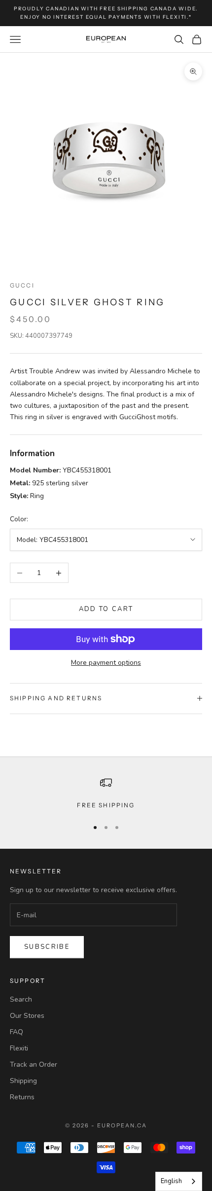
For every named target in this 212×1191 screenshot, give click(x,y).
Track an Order (33, 1064)
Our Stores (27, 1015)
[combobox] (178, 1181)
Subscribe (47, 946)
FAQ (16, 1032)
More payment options (106, 662)
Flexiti (19, 1048)
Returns (22, 1097)
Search (21, 999)
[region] (106, 793)
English (171, 1181)
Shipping (23, 1080)
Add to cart (106, 609)
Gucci (22, 285)
